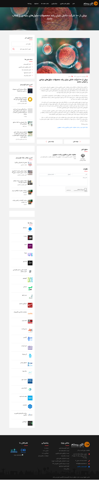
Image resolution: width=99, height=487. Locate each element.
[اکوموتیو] (30, 280)
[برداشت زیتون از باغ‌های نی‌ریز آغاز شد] (30, 192)
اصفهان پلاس (23, 363)
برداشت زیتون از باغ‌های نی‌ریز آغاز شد (19, 191)
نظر (69, 76)
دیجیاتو (25, 228)
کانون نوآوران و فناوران (22, 103)
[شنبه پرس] (30, 322)
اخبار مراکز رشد (27, 75)
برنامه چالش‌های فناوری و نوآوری (20, 414)
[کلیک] (30, 246)
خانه (52, 23)
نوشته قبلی (75, 141)
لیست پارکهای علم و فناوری (62, 453)
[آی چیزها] (30, 356)
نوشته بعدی (51, 141)
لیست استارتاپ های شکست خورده (60, 461)
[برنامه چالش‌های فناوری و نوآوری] (30, 415)
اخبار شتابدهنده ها (26, 70)
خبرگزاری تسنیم (23, 303)
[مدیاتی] (30, 288)
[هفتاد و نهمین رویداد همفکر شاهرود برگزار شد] (30, 182)
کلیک (25, 244)
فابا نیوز (25, 261)
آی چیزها (24, 354)
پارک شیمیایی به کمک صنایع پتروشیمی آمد (20, 123)
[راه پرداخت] (30, 330)
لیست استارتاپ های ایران (62, 458)
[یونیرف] (13, 451)
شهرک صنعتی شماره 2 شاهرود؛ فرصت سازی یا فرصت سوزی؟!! (19, 171)
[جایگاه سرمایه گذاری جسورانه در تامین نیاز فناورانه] (30, 91)
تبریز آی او (24, 346)
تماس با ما (45, 451)
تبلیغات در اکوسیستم (43, 456)
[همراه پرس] (30, 389)
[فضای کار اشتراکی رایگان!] (30, 164)
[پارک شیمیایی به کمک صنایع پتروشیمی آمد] (30, 124)
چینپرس (25, 405)
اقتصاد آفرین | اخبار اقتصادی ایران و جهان (20, 270)
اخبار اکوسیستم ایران (64, 448)
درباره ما (46, 448)
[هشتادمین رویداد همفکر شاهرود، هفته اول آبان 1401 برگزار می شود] (30, 99)
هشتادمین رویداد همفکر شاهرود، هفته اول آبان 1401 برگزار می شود (20, 99)
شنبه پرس (24, 320)
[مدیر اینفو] (30, 297)
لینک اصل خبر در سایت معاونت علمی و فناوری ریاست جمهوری (73, 127)
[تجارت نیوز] (30, 381)
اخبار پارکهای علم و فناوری (25, 67)
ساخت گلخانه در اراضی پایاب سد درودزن (20, 201)
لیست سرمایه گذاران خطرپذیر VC (60, 464)
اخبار (48, 23)
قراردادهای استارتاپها (64, 466)
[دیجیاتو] (30, 229)
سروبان (25, 194)
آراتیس (25, 337)
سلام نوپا (24, 371)
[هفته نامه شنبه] (30, 398)
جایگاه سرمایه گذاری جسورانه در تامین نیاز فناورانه (20, 90)
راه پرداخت (24, 329)
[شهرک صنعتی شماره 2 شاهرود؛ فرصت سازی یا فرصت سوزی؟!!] (30, 172)
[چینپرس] (30, 406)
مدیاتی (25, 287)
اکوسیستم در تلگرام (82, 467)
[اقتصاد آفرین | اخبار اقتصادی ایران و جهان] (30, 271)
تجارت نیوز (24, 379)
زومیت (25, 116)
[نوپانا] (30, 254)
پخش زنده (66, 469)
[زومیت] (30, 238)
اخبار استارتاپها (27, 73)
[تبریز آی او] (30, 347)
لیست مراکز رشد (65, 456)
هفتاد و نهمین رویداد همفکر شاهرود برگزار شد (20, 181)
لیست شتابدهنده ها (64, 451)
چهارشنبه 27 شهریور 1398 (80, 76)
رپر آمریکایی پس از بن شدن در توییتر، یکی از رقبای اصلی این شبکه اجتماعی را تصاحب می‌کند (20, 111)
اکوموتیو (25, 278)
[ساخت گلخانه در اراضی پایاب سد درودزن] (30, 202)
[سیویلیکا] (23, 451)
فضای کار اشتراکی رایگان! (21, 162)
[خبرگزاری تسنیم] (30, 305)
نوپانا (25, 253)
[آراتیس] (30, 339)
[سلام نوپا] (30, 373)
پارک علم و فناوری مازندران (21, 139)
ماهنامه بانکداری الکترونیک (20, 312)
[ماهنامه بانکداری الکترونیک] (30, 313)
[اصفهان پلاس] (30, 364)
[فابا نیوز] (30, 263)
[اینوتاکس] (30, 423)
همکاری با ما (45, 453)
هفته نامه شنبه (23, 396)
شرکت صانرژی (24, 165)
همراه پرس (24, 388)
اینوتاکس (24, 422)
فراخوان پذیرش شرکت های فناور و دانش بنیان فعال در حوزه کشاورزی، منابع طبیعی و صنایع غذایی (20, 134)
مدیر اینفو (25, 126)
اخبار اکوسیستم (27, 64)
